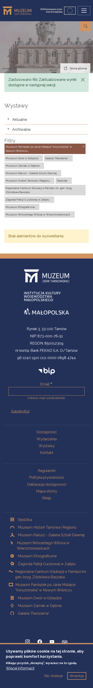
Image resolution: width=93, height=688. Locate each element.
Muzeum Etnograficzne (37, 556)
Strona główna (78, 68)
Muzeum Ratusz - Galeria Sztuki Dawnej (51, 535)
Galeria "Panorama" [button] (56, 158)
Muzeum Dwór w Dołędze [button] (22, 158)
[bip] (46, 371)
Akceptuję (77, 676)
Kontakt (46, 452)
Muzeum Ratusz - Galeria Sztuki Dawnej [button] (31, 173)
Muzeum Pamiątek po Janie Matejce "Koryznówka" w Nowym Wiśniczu (45, 587)
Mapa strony (46, 491)
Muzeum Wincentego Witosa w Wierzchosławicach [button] (38, 214)
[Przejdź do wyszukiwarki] (85, 26)
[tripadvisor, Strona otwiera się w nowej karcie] (64, 642)
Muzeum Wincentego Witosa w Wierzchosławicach (43, 545)
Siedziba (25, 520)
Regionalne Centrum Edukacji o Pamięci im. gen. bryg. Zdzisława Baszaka (51, 574)
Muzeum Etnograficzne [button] (20, 207)
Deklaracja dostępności (46, 484)
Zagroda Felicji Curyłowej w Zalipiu (47, 564)
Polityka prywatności (46, 477)
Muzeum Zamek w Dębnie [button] (23, 165)
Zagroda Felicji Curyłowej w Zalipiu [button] (28, 199)
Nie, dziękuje (53, 676)
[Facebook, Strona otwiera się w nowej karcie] (39, 642)
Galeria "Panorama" (33, 613)
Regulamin (47, 471)
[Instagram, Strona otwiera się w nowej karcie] (27, 642)
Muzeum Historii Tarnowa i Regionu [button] (28, 180)
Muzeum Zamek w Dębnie (40, 606)
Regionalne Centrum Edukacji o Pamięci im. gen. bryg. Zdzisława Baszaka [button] (39, 190)
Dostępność (46, 432)
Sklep (46, 498)
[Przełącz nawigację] (84, 10)
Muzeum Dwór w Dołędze (40, 598)
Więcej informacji (20, 668)
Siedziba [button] (62, 180)
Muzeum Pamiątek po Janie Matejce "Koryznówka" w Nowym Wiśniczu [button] (39, 148)
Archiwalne (21, 129)
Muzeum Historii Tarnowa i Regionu (47, 527)
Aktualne (19, 119)
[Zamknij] (82, 79)
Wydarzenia (47, 439)
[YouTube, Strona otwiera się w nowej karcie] (52, 642)
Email (44, 384)
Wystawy (47, 446)
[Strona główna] (19, 11)
